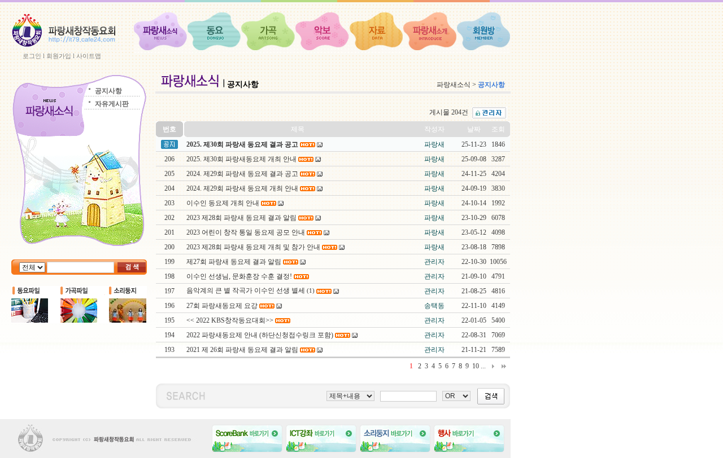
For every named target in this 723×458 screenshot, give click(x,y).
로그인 (32, 55)
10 (476, 366)
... (483, 366)
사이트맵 (88, 55)
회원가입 (58, 55)
